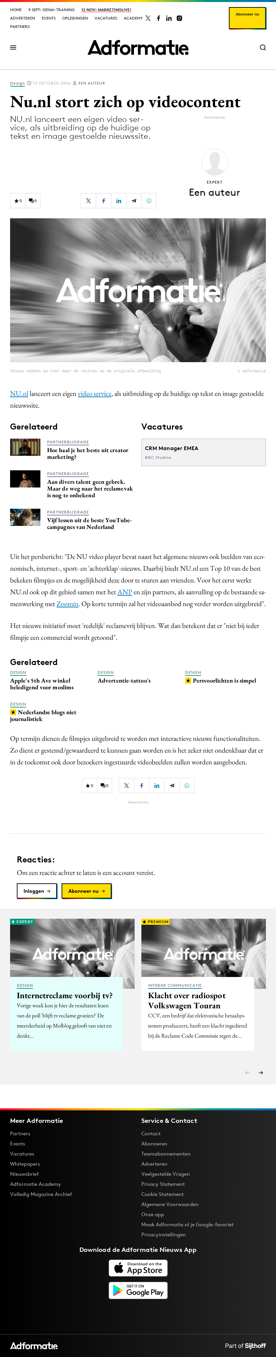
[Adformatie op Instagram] (179, 18)
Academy (133, 18)
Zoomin (67, 603)
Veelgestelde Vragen (165, 1174)
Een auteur (91, 83)
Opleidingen (75, 18)
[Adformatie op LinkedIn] (169, 18)
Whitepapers (25, 1164)
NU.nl (19, 393)
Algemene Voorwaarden (170, 1204)
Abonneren (154, 1143)
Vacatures (106, 18)
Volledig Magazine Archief (41, 1194)
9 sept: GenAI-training (51, 9)
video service (94, 393)
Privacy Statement (163, 1184)
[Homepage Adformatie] (138, 47)
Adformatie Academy (35, 1184)
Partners (20, 26)
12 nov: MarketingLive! (106, 9)
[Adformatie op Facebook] (158, 18)
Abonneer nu (247, 14)
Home (16, 9)
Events (49, 18)
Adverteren (22, 18)
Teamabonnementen (166, 1153)
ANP (124, 591)
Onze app (152, 1214)
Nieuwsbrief (24, 1174)
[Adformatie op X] (148, 18)
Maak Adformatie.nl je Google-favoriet (187, 1224)
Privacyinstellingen (163, 1235)
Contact (151, 1133)
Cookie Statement (162, 1194)
